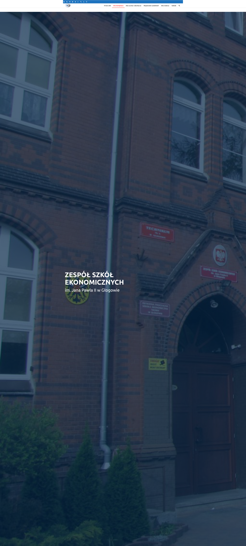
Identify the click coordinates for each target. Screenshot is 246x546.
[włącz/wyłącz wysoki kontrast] (72, 1)
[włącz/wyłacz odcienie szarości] (70, 1)
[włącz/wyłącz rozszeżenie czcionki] (84, 1)
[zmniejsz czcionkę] (67, 1)
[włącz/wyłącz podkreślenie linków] (81, 1)
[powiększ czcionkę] (64, 1)
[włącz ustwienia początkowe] (87, 1)
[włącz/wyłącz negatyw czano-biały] (75, 1)
